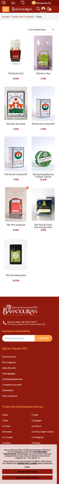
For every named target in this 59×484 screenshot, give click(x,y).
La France (36, 426)
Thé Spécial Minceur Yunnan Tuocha (43, 175)
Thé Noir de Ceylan (15, 124)
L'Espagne (36, 420)
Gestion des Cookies (27, 463)
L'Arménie (7, 431)
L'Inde (5, 420)
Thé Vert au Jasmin (15, 225)
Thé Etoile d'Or (16, 74)
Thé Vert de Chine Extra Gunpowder (43, 226)
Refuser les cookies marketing (27, 477)
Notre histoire (9, 356)
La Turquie (7, 437)
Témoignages (8, 373)
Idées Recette (9, 367)
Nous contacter (9, 395)
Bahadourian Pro (43, 3)
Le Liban (6, 426)
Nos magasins (9, 362)
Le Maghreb (38, 437)
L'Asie (5, 414)
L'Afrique (36, 442)
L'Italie (35, 414)
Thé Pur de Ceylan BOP (43, 124)
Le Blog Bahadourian (12, 379)
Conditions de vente (12, 384)
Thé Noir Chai (43, 74)
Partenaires (7, 390)
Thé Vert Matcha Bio (16, 275)
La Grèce (6, 442)
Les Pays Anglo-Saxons (43, 431)
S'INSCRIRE (43, 338)
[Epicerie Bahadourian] (22, 9)
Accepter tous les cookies (27, 471)
